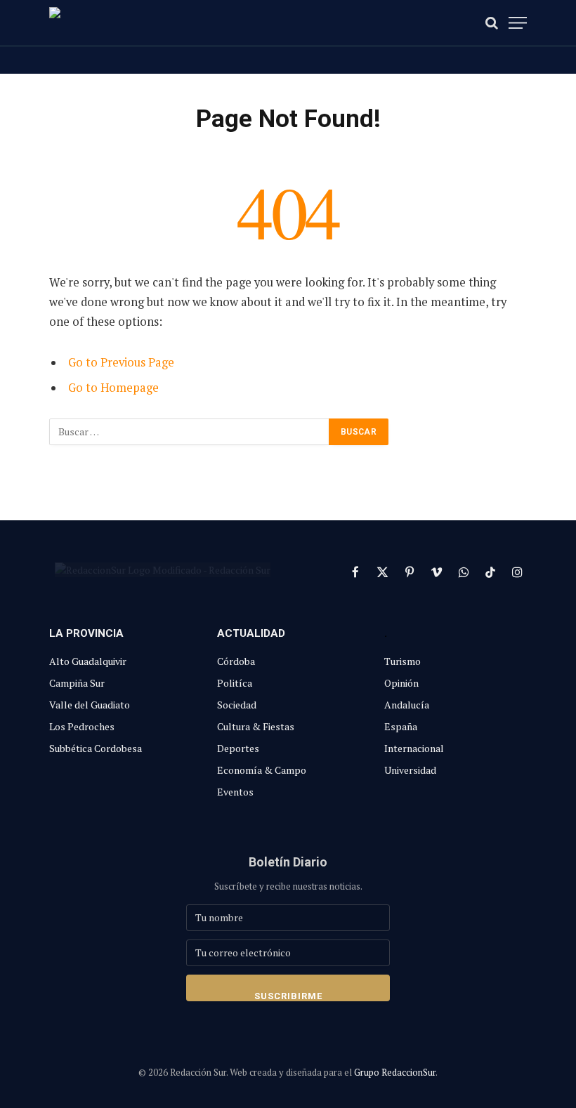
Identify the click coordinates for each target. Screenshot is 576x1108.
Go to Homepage (113, 387)
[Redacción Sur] (112, 23)
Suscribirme (288, 996)
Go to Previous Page (121, 362)
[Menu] (518, 23)
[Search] (492, 23)
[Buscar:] (189, 431)
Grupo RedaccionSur (395, 1072)
